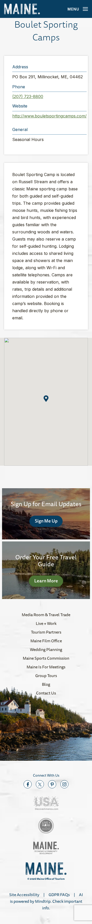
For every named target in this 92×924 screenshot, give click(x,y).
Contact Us (46, 693)
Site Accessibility (24, 894)
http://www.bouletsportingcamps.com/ (49, 115)
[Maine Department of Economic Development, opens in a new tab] (46, 848)
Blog (46, 684)
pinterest (52, 784)
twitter (40, 784)
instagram (64, 784)
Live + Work (46, 623)
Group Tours (46, 675)
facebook (28, 784)
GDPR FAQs (59, 894)
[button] (46, 398)
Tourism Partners (46, 632)
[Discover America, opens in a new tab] (46, 803)
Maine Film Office (46, 640)
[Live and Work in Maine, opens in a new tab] (46, 825)
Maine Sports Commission (46, 658)
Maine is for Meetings (46, 667)
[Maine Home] (22, 9)
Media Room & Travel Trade (46, 614)
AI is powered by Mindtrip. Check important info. (46, 901)
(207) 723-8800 (27, 96)
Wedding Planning (46, 649)
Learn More (46, 580)
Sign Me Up (46, 520)
